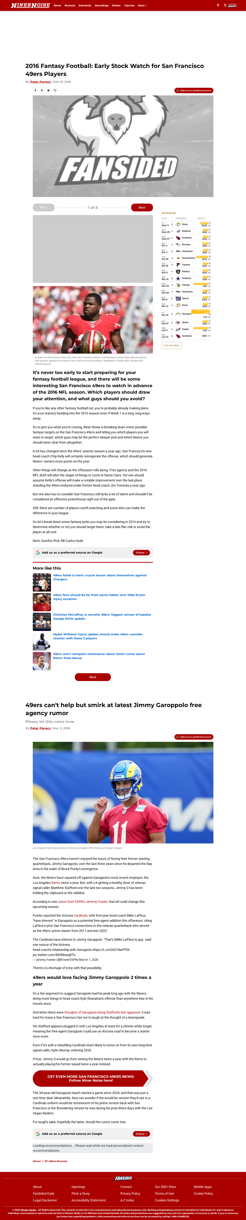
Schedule (85, 5)
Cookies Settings (167, 1200)
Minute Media (28, 1210)
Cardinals (80, 915)
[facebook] (218, 5)
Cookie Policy (203, 1193)
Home (37, 1161)
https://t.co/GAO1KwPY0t (111, 950)
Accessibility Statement (89, 1200)
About (37, 1187)
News (57, 5)
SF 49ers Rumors (56, 1161)
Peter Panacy (40, 82)
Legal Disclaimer (45, 1200)
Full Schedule (171, 345)
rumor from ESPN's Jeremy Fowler (82, 902)
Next (142, 207)
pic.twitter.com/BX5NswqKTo (54, 955)
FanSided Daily (43, 1193)
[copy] (55, 90)
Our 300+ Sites (165, 1187)
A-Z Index (127, 1200)
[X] (225, 5)
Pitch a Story (81, 1193)
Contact (126, 1187)
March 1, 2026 (88, 960)
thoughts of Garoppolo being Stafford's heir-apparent (102, 1012)
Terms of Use (164, 1193)
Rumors (70, 5)
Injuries (129, 5)
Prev (43, 207)
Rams (55, 883)
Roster (116, 5)
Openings (78, 1187)
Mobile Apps (203, 1187)
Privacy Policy (130, 1193)
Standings (102, 5)
